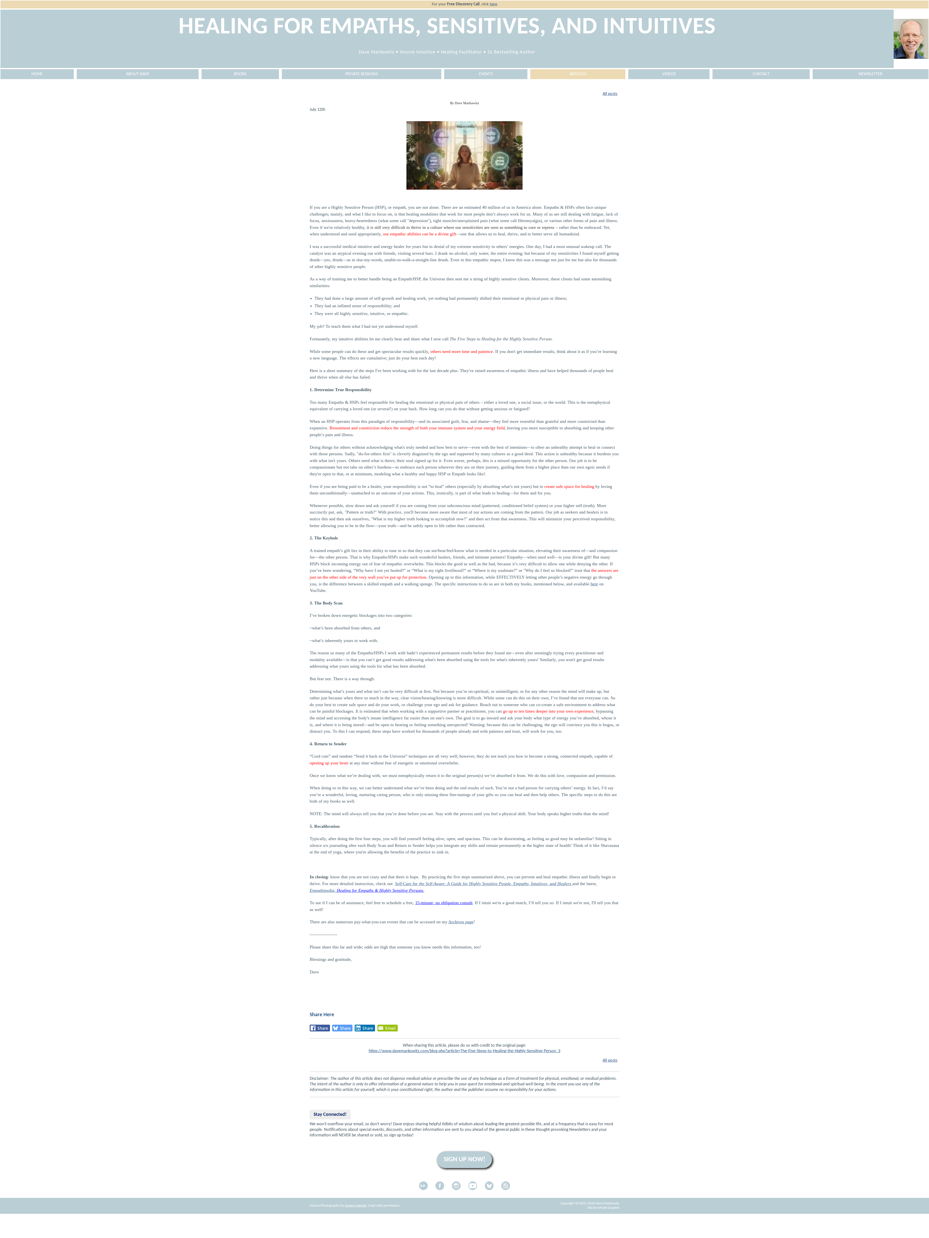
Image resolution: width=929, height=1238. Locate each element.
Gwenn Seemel (355, 1206)
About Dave (137, 74)
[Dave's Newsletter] (505, 1185)
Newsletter (871, 74)
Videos (669, 74)
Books (240, 74)
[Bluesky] (342, 1028)
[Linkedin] (365, 1028)
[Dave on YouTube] (472, 1185)
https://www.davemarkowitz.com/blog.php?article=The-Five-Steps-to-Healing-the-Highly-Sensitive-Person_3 (464, 1051)
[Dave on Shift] (423, 1185)
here (493, 4)
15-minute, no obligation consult (443, 902)
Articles (577, 74)
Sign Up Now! (464, 1159)
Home (37, 74)
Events (486, 74)
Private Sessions (361, 74)
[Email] (387, 1028)
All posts (610, 94)
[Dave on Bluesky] (489, 1185)
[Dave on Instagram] (456, 1185)
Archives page (460, 921)
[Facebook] (320, 1028)
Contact (761, 74)
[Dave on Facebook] (439, 1185)
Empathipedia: (366, 890)
